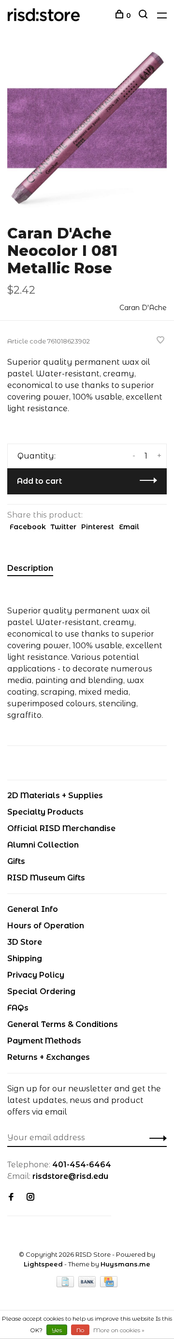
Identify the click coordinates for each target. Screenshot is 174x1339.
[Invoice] (66, 1284)
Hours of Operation (45, 925)
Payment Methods (44, 1040)
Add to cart (39, 481)
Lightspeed (43, 1264)
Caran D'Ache (143, 307)
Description (30, 568)
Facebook (28, 526)
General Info (32, 909)
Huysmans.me (125, 1264)
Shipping (24, 958)
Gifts (16, 861)
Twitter (63, 526)
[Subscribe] (155, 1137)
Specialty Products (45, 812)
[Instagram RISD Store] (30, 1197)
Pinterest (97, 526)
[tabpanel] (87, 128)
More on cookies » (119, 1330)
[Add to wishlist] (160, 340)
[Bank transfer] (88, 1284)
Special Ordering (41, 991)
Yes (57, 1330)
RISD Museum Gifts (46, 877)
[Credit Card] (108, 1284)
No (80, 1330)
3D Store (24, 942)
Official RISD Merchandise (61, 828)
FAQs (18, 1007)
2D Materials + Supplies (55, 795)
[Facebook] (11, 1197)
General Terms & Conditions (62, 1024)
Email (129, 526)
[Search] (144, 15)
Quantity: (36, 456)
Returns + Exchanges (48, 1057)
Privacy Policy (35, 975)
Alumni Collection (43, 844)
